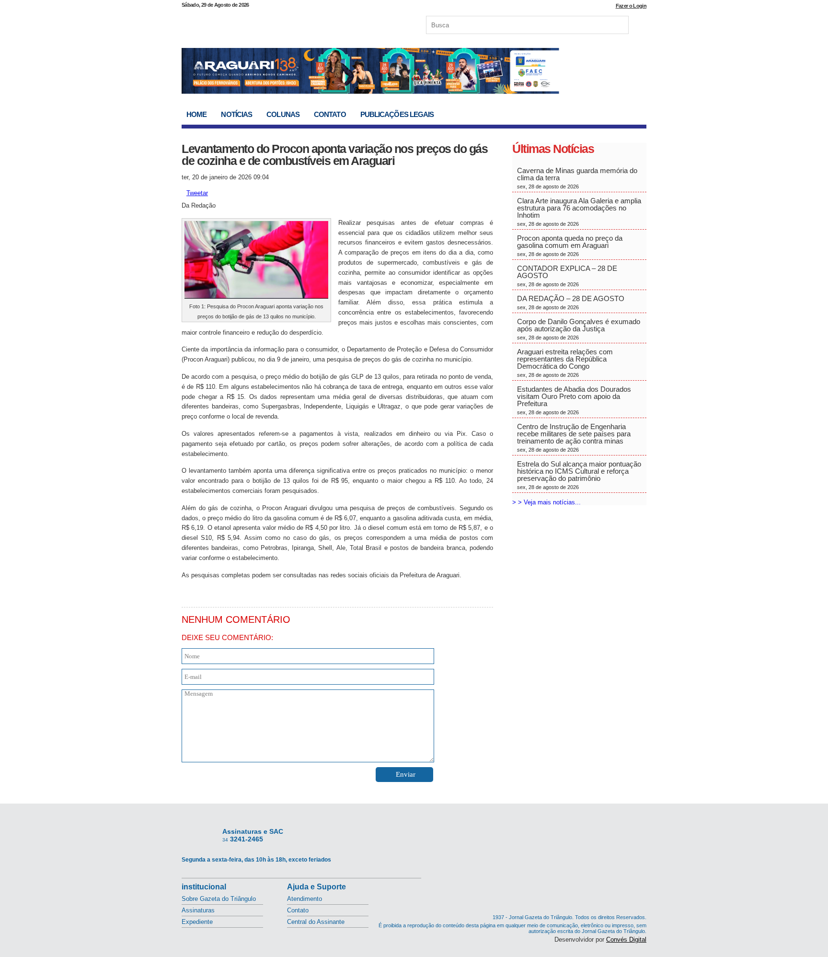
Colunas (282, 114)
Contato (330, 114)
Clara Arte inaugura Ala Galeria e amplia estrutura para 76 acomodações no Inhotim (579, 212)
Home (196, 114)
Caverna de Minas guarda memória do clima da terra (577, 177)
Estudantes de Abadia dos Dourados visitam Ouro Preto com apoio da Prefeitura (574, 400)
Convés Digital (626, 939)
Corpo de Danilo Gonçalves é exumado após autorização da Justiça (578, 328)
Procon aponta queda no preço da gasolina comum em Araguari (569, 245)
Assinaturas (198, 910)
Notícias (236, 114)
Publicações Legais (397, 114)
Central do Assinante (316, 921)
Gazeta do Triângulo (282, 23)
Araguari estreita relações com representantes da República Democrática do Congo (565, 363)
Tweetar (197, 193)
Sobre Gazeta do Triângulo (219, 898)
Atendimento (304, 898)
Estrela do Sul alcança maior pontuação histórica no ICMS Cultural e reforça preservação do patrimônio (579, 475)
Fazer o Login (631, 6)
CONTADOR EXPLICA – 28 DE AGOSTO (567, 275)
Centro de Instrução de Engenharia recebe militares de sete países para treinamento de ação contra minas (574, 437)
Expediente (197, 921)
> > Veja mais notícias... (546, 502)
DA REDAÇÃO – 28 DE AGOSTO (570, 302)
